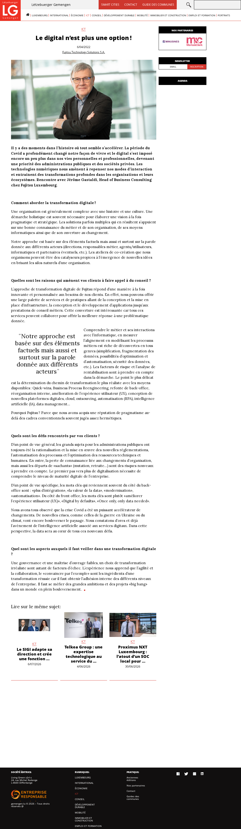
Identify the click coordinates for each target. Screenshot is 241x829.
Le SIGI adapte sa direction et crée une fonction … (34, 654)
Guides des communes (133, 797)
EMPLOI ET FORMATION (202, 15)
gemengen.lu (18, 803)
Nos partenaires (136, 785)
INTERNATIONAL (59, 15)
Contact (130, 5)
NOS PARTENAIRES (182, 30)
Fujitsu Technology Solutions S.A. (83, 52)
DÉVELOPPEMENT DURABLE (119, 15)
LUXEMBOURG (40, 15)
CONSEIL (96, 15)
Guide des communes (158, 5)
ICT (87, 15)
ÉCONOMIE (77, 15)
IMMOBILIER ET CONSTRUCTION (168, 15)
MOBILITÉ (142, 15)
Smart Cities (110, 5)
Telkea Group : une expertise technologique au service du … (83, 654)
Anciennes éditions (132, 778)
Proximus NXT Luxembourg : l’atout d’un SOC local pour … (132, 654)
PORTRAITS (224, 15)
